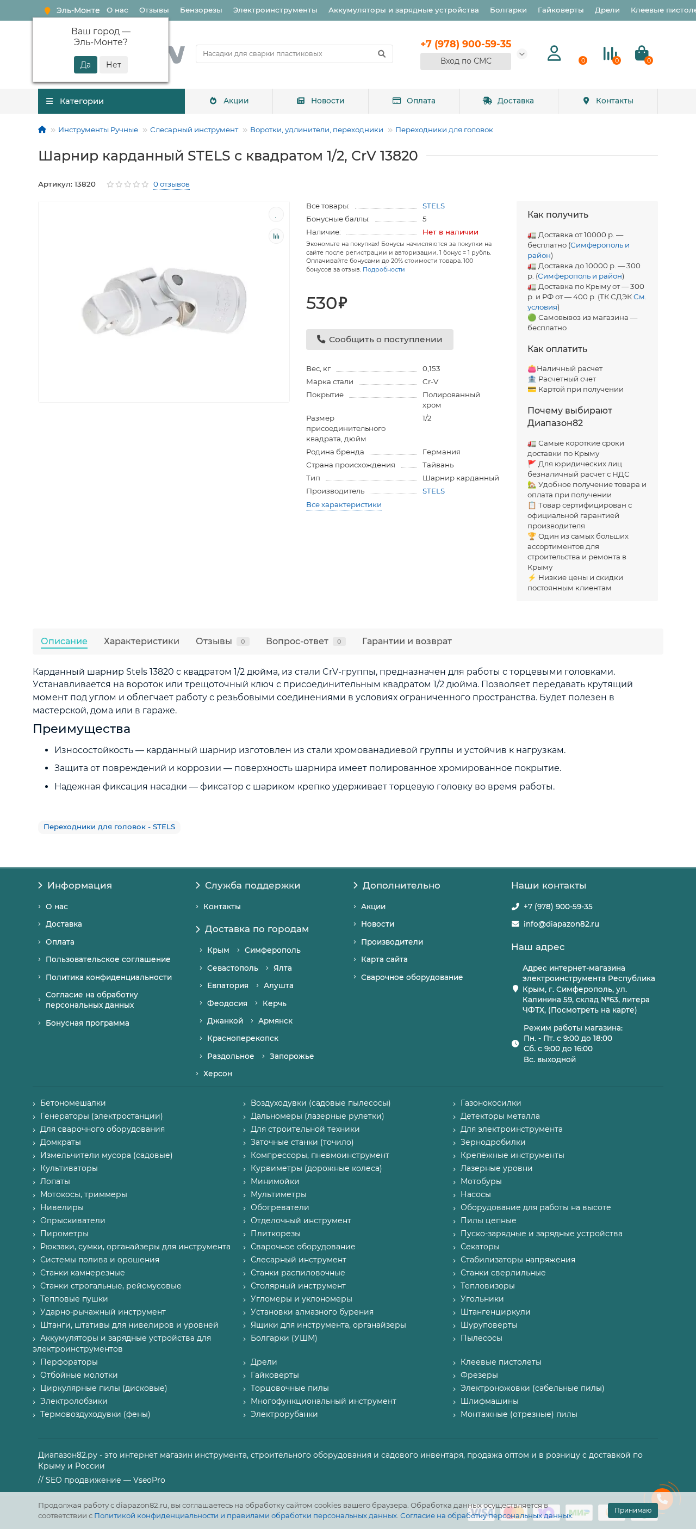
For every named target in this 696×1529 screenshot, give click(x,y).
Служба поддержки (253, 885)
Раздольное (230, 1056)
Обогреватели (280, 1207)
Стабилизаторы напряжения (518, 1260)
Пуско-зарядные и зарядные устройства (542, 1233)
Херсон (217, 1073)
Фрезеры (479, 1375)
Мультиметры (279, 1194)
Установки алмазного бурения (312, 1312)
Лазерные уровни (497, 1168)
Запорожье (292, 1056)
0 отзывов (171, 184)
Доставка (516, 100)
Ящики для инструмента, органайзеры (328, 1325)
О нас (117, 9)
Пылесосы (481, 1338)
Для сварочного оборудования (102, 1129)
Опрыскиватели (72, 1220)
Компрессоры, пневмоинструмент (320, 1155)
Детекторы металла (500, 1116)
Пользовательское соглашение (108, 959)
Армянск (275, 1020)
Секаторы (480, 1246)
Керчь (275, 1003)
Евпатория (227, 985)
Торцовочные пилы (290, 1388)
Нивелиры (62, 1207)
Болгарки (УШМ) (284, 1338)
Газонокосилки (491, 1103)
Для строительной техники (305, 1129)
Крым (218, 950)
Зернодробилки (493, 1142)
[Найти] (382, 54)
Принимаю (632, 1510)
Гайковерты (561, 9)
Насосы (476, 1194)
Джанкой (225, 1020)
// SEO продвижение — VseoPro (101, 1480)
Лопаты (55, 1181)
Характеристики (141, 641)
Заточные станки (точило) (302, 1142)
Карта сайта (384, 959)
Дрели (607, 9)
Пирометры (64, 1233)
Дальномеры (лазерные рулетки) (317, 1116)
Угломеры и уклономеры (301, 1299)
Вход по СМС (466, 61)
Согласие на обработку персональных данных (486, 1515)
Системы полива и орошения (99, 1260)
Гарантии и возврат (407, 641)
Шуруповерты (489, 1325)
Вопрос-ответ (303, 641)
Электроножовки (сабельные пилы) (533, 1388)
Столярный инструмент (298, 1286)
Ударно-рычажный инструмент (103, 1312)
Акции (236, 100)
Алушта (279, 985)
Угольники (482, 1299)
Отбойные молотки (79, 1375)
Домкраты (60, 1142)
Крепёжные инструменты (512, 1155)
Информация (79, 885)
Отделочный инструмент (301, 1220)
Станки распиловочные (298, 1273)
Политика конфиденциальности (109, 977)
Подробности (384, 269)
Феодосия (227, 1003)
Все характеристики (344, 504)
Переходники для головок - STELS (109, 826)
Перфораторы (69, 1362)
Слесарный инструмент (194, 129)
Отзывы (154, 9)
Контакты (614, 100)
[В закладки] (276, 214)
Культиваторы (69, 1168)
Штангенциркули (496, 1312)
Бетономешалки (73, 1103)
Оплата (421, 100)
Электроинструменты (275, 9)
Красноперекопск (242, 1038)
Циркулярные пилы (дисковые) (103, 1388)
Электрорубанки (284, 1414)
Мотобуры (481, 1181)
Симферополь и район (580, 276)
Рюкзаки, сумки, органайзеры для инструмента (135, 1246)
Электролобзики (74, 1401)
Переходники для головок (444, 129)
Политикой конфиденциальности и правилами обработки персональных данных (245, 1515)
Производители (392, 942)
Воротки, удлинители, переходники (316, 129)
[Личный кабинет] (554, 53)
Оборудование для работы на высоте (536, 1207)
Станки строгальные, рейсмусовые (111, 1286)
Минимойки (275, 1181)
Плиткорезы (276, 1233)
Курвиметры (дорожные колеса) (316, 1168)
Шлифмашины (490, 1401)
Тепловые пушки (74, 1299)
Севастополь (232, 968)
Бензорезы (201, 9)
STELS (433, 205)
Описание (64, 641)
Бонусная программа (87, 1023)
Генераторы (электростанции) (101, 1116)
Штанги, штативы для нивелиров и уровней (129, 1325)
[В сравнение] (276, 236)
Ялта (283, 968)
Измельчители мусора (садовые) (106, 1155)
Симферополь (273, 950)
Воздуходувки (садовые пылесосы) (321, 1103)
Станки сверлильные (503, 1273)
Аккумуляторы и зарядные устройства (403, 9)
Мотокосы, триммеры (83, 1194)
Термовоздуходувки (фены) (95, 1414)
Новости (328, 100)
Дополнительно (401, 885)
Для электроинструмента (512, 1129)
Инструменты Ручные (98, 129)
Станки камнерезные (82, 1273)
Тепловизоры (488, 1286)
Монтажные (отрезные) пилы (519, 1414)
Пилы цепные (489, 1220)
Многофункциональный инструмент (323, 1401)
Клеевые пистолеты (501, 1362)
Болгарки (508, 9)
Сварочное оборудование (412, 977)
